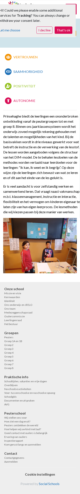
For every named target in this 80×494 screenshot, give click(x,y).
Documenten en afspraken (19, 400)
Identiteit (9, 301)
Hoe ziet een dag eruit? (17, 421)
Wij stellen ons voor (15, 417)
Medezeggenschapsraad (18, 312)
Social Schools (49, 484)
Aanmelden (11, 461)
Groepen (11, 333)
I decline (44, 30)
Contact (10, 453)
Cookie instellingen (40, 474)
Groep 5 (8, 356)
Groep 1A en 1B (13, 341)
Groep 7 (8, 364)
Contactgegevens (14, 457)
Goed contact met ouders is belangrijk (25, 433)
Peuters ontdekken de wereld (21, 425)
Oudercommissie (14, 316)
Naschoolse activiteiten (17, 389)
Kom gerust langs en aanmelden (22, 444)
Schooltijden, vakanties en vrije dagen (25, 381)
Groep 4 (8, 352)
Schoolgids (10, 396)
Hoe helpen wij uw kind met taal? (22, 429)
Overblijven (11, 385)
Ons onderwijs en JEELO (18, 304)
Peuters (8, 337)
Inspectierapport (13, 440)
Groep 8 (8, 368)
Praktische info (16, 377)
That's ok (63, 30)
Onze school (14, 289)
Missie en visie (12, 293)
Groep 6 (8, 360)
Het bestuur (11, 324)
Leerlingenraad (13, 320)
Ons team (10, 308)
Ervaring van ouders (15, 436)
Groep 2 (8, 345)
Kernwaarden (12, 297)
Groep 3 (8, 348)
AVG (6, 404)
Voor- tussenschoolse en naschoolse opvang (29, 392)
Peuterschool (15, 413)
